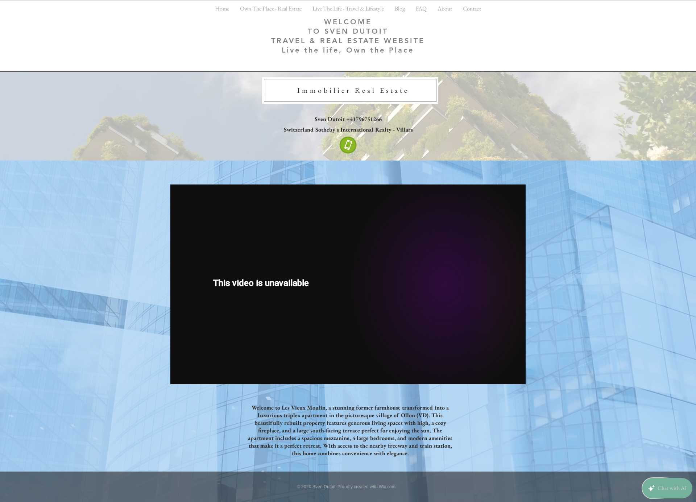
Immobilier (326, 90)
